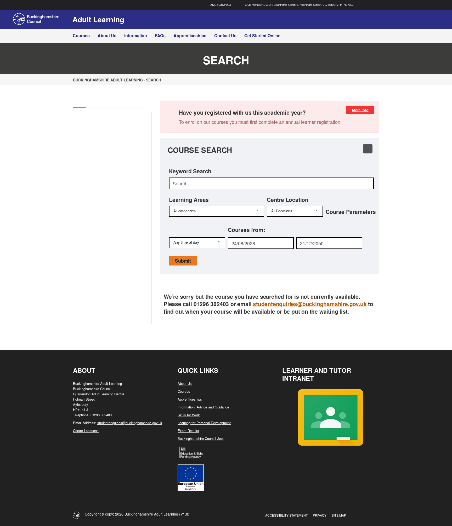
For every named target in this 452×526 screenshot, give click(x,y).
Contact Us (225, 35)
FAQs (160, 35)
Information (135, 35)
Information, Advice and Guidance (203, 407)
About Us (107, 35)
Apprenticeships (189, 35)
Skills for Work (189, 414)
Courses (81, 35)
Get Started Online (262, 35)
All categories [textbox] (184, 210)
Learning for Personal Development (204, 422)
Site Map (339, 515)
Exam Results (188, 430)
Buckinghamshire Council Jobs (201, 438)
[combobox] (216, 211)
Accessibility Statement (286, 515)
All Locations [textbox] (281, 210)
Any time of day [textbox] (186, 242)
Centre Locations (86, 430)
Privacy (319, 515)
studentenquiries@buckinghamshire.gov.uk (309, 304)
